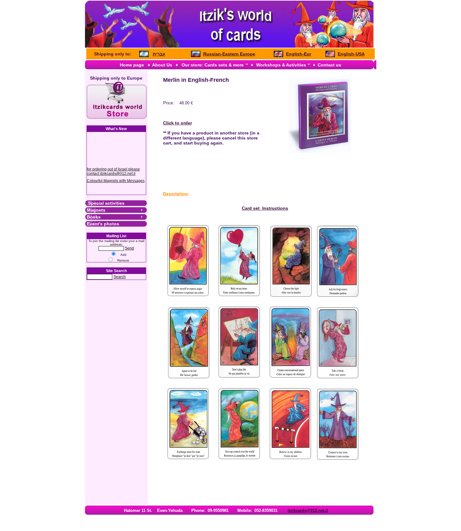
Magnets (96, 210)
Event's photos (103, 223)
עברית (159, 53)
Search (120, 277)
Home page (132, 64)
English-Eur (298, 53)
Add (123, 254)
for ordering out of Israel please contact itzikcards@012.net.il (113, 169)
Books (94, 216)
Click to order (177, 122)
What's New (116, 129)
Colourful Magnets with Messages (116, 178)
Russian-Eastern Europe (229, 53)
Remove (123, 260)
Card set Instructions (265, 208)
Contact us (329, 64)
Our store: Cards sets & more (213, 64)
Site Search (116, 271)
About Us (162, 64)
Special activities (106, 203)
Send (129, 248)
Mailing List (116, 236)
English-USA (351, 53)
